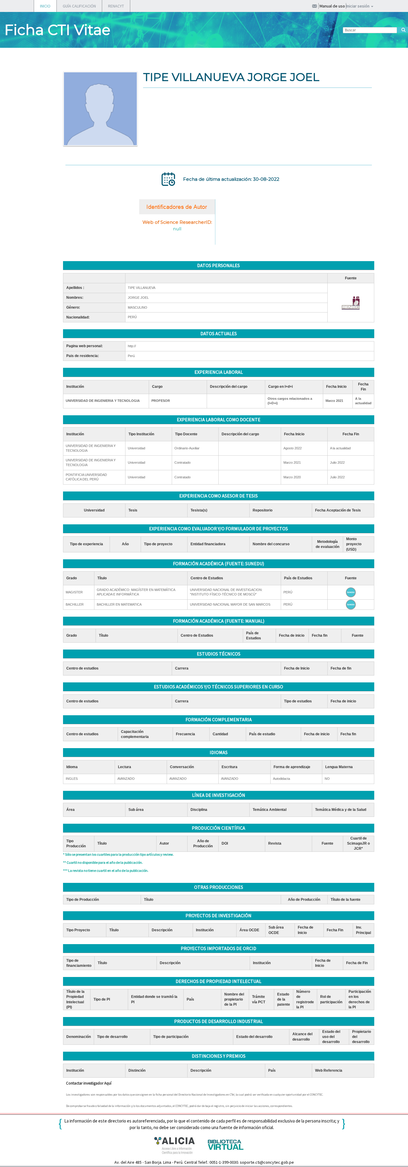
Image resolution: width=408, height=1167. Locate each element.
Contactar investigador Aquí (88, 1083)
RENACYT (116, 6)
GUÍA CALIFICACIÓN (79, 6)
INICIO (45, 6)
